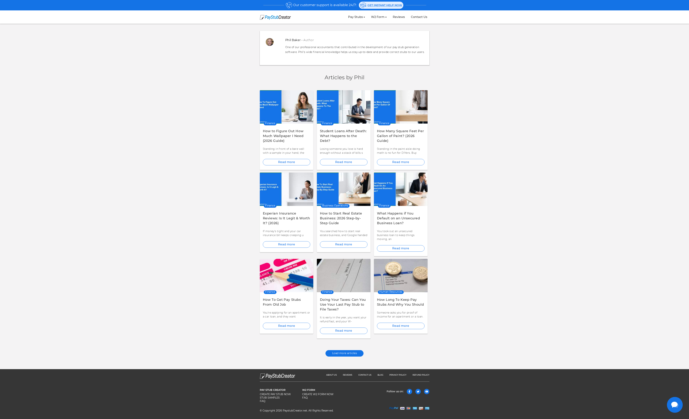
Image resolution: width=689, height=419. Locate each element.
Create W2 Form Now (318, 394)
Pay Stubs (355, 17)
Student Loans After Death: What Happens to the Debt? (343, 136)
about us (331, 375)
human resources (390, 292)
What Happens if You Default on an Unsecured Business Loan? (398, 218)
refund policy (421, 375)
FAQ (262, 401)
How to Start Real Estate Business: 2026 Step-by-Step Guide (341, 218)
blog (380, 375)
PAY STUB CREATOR (272, 390)
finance (270, 123)
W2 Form (378, 17)
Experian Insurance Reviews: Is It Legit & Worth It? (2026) (286, 218)
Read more (286, 162)
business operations (335, 205)
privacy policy (397, 375)
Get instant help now (384, 5)
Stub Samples (270, 398)
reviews (399, 17)
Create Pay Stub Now (275, 394)
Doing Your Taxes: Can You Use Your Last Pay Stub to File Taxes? (343, 304)
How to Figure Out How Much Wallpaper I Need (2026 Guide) (283, 136)
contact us (419, 17)
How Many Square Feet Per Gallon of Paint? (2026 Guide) (400, 136)
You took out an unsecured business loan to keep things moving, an (396, 235)
